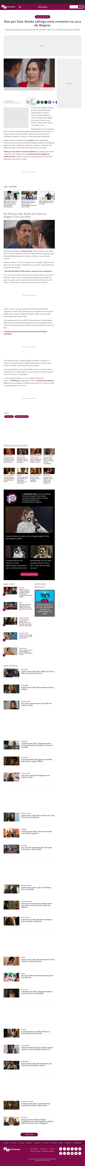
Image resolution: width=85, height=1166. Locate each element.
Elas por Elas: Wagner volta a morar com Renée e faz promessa (48, 480)
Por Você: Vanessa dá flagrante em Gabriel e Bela (35, 776)
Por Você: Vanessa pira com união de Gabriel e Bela (36, 704)
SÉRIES (61, 1143)
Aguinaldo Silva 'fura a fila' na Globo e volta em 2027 (46, 202)
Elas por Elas (27, 251)
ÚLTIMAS (6, 1143)
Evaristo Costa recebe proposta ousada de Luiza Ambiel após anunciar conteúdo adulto (25, 593)
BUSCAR (81, 6)
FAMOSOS (29, 1143)
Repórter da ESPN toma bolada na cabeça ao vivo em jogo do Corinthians (25, 607)
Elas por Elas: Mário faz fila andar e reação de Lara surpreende (28, 271)
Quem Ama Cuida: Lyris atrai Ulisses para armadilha (36, 888)
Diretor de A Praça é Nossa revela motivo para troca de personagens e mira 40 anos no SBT (28, 204)
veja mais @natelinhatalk (29, 574)
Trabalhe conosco (48, 1151)
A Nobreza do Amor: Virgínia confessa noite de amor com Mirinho (36, 992)
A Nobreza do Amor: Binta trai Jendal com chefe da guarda (36, 832)
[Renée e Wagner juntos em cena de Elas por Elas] (49, 471)
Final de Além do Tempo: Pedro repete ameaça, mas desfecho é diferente (37, 1048)
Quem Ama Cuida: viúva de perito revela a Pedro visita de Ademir (38, 960)
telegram (49, 103)
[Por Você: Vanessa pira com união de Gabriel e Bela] (11, 705)
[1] (10, 590)
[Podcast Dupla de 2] (72, 1153)
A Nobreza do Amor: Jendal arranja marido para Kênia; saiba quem (35, 1105)
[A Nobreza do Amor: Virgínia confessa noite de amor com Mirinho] (11, 993)
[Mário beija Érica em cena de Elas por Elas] (49, 451)
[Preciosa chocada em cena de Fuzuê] (9, 451)
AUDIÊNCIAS (37, 1143)
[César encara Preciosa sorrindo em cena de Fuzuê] (36, 471)
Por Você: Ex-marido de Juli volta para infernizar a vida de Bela (36, 848)
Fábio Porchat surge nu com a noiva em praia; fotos (25, 636)
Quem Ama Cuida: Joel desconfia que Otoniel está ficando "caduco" (36, 1064)
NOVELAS (21, 1143)
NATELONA (68, 1143)
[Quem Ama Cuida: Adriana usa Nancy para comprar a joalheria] (11, 921)
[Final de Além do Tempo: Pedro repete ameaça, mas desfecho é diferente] (11, 1049)
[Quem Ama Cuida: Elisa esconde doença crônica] (11, 689)
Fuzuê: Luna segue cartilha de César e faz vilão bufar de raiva (36, 460)
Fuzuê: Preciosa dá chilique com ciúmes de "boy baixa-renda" (9, 460)
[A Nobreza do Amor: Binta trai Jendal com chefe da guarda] (11, 833)
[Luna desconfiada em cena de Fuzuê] (36, 451)
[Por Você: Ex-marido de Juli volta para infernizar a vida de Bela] (11, 849)
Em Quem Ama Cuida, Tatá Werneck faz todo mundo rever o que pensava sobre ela (25, 623)
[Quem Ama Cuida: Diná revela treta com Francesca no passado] (11, 817)
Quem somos (34, 1149)
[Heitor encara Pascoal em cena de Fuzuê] (9, 471)
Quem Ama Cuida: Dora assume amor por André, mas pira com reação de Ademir (36, 905)
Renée (31, 140)
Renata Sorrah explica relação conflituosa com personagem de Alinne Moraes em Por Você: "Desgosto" (37, 1121)
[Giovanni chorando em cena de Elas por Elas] (22, 451)
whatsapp (38, 103)
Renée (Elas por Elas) (21, 416)
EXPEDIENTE (44, 1149)
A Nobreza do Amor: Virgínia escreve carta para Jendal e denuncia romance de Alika (37, 745)
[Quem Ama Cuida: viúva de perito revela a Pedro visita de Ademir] (11, 961)
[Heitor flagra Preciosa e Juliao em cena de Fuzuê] (22, 471)
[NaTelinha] (8, 6)
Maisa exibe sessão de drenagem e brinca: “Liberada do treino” (26, 652)
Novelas (42, 7)
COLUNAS (46, 1143)
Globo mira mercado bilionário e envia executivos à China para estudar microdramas (10, 204)
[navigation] (20, 6)
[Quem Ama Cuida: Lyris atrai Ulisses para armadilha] (11, 889)
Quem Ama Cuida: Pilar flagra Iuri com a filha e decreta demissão (37, 672)
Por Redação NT (9, 101)
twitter (45, 103)
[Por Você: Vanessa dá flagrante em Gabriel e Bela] (11, 777)
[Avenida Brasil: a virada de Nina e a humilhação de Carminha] (11, 1033)
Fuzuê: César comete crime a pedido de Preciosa (35, 479)
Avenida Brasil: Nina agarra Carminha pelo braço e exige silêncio (36, 760)
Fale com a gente (36, 1151)
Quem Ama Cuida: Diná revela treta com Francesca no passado (38, 816)
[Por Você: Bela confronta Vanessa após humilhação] (11, 977)
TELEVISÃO (14, 1143)
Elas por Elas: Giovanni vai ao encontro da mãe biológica (22, 460)
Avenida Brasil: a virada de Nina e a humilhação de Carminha (35, 1032)
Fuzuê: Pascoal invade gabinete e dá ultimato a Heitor (9, 479)
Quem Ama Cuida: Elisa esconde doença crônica (37, 688)
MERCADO (54, 1143)
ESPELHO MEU (77, 1143)
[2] (10, 605)
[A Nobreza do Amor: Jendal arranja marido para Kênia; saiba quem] (11, 1105)
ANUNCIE (52, 1149)
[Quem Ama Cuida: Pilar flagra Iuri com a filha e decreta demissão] (11, 673)
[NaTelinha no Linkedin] (68, 1153)
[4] (10, 636)
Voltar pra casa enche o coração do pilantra (20, 152)
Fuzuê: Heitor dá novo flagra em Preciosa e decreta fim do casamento (22, 480)
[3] (10, 621)
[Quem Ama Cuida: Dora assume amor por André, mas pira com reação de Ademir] (11, 905)
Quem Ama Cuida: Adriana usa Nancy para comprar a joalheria (36, 920)
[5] (10, 651)
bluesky (53, 103)
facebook (42, 103)
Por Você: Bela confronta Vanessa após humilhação (37, 976)
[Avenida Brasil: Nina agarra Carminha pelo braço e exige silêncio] (11, 761)
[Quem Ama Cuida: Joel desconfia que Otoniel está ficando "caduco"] (11, 1065)
